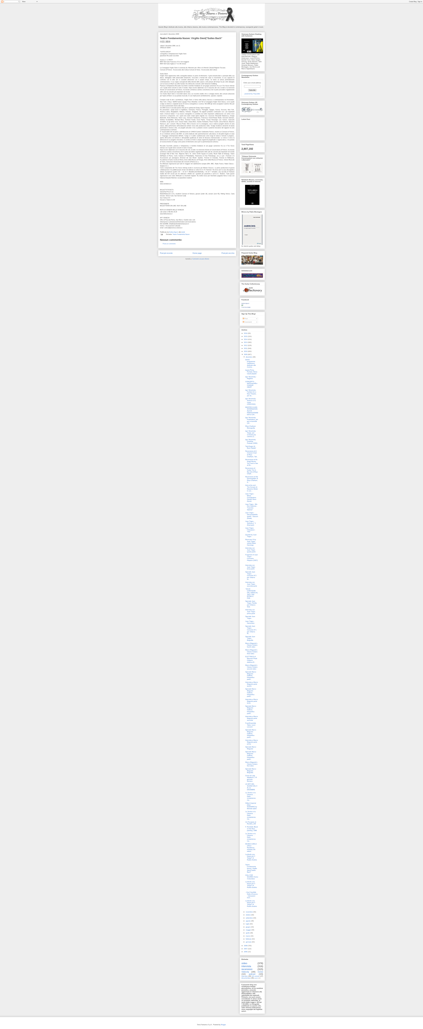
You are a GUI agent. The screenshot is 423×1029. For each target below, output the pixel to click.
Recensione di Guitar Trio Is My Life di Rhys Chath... (251, 471)
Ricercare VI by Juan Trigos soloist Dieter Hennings (250, 542)
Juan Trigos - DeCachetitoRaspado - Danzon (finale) (251, 515)
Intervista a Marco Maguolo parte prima (251, 742)
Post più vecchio (228, 253)
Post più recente (166, 253)
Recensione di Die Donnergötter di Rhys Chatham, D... (251, 479)
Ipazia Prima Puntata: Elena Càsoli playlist (251, 372)
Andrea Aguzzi (174, 232)
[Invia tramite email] (161, 41)
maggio (248, 930)
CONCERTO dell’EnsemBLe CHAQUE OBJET (251, 384)
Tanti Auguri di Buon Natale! (250, 447)
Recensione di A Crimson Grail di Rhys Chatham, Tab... (251, 453)
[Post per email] (161, 234)
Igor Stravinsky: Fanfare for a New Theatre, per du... (250, 392)
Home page (197, 253)
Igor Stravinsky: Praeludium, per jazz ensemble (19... (251, 420)
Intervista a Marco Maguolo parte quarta (251, 684)
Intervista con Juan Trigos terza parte (250, 567)
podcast (252, 974)
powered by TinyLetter (252, 94)
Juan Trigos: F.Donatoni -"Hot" (250, 530)
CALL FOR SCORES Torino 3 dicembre (251, 877)
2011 (246, 348)
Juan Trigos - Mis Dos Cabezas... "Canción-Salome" (251, 507)
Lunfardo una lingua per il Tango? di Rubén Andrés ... (251, 858)
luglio (248, 924)
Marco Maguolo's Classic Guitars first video (251, 764)
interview (244, 976)
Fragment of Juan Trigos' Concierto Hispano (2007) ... (251, 558)
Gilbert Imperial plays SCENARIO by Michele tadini (251, 805)
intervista (246, 966)
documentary (246, 978)
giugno (248, 927)
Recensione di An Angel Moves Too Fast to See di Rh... (251, 462)
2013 (246, 342)
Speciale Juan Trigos (250, 617)
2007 (246, 949)
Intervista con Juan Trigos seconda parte (251, 584)
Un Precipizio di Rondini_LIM (250, 823)
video (244, 963)
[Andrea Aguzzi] (242, 305)
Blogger (223, 1024)
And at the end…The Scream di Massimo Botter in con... (251, 488)
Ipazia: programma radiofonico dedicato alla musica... (250, 363)
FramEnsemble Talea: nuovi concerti (250, 725)
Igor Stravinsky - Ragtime (251, 377)
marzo (248, 936)
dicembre (249, 357)
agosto (248, 921)
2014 (246, 339)
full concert (256, 976)
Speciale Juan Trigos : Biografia (250, 638)
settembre (249, 918)
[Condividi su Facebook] (167, 41)
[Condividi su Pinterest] (169, 41)
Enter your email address (252, 83)
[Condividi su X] (165, 41)
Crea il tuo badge (245, 307)
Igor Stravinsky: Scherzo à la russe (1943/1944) (250, 401)
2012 (246, 345)
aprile (248, 933)
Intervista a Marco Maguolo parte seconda (251, 718)
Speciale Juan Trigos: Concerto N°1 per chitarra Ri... (250, 629)
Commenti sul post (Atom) (200, 259)
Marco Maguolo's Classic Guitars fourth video (251, 645)
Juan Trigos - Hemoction (249, 622)
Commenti (248, 322)
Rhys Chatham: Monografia (250, 427)
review (260, 972)
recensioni (246, 969)
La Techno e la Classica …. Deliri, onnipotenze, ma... (250, 796)
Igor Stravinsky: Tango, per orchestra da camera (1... (250, 433)
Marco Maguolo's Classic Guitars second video (251, 667)
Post (246, 318)
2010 (246, 351)
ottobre (248, 915)
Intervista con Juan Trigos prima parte (250, 611)
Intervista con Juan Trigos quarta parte (250, 550)
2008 (246, 946)
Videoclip (245, 972)
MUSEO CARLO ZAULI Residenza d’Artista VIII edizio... (251, 847)
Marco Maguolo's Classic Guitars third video (251, 651)
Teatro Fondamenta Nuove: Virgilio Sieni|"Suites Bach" (251, 868)
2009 (246, 354)
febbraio (249, 939)
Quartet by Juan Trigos (251, 535)
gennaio (249, 942)
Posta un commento (169, 244)
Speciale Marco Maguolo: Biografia (250, 770)
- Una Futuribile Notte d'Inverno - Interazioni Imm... (251, 895)
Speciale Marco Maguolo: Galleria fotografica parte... (250, 675)
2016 (246, 333)
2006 (246, 952)
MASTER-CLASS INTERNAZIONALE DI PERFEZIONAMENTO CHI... (251, 410)
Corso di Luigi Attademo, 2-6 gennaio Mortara (251, 778)
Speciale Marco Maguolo (250, 748)
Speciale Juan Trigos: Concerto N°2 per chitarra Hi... (250, 575)
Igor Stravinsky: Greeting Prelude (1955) (251, 441)
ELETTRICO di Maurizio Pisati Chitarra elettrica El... (251, 659)
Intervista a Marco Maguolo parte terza (251, 701)
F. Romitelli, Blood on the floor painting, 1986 (251, 828)
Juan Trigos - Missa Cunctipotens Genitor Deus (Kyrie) (250, 497)
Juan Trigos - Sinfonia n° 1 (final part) (250, 523)
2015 (246, 336)
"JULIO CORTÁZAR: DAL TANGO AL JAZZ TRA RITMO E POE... (251, 593)
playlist (256, 978)
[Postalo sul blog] (163, 41)
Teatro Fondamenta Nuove (181, 234)
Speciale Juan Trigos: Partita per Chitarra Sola (251, 604)
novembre (249, 912)
